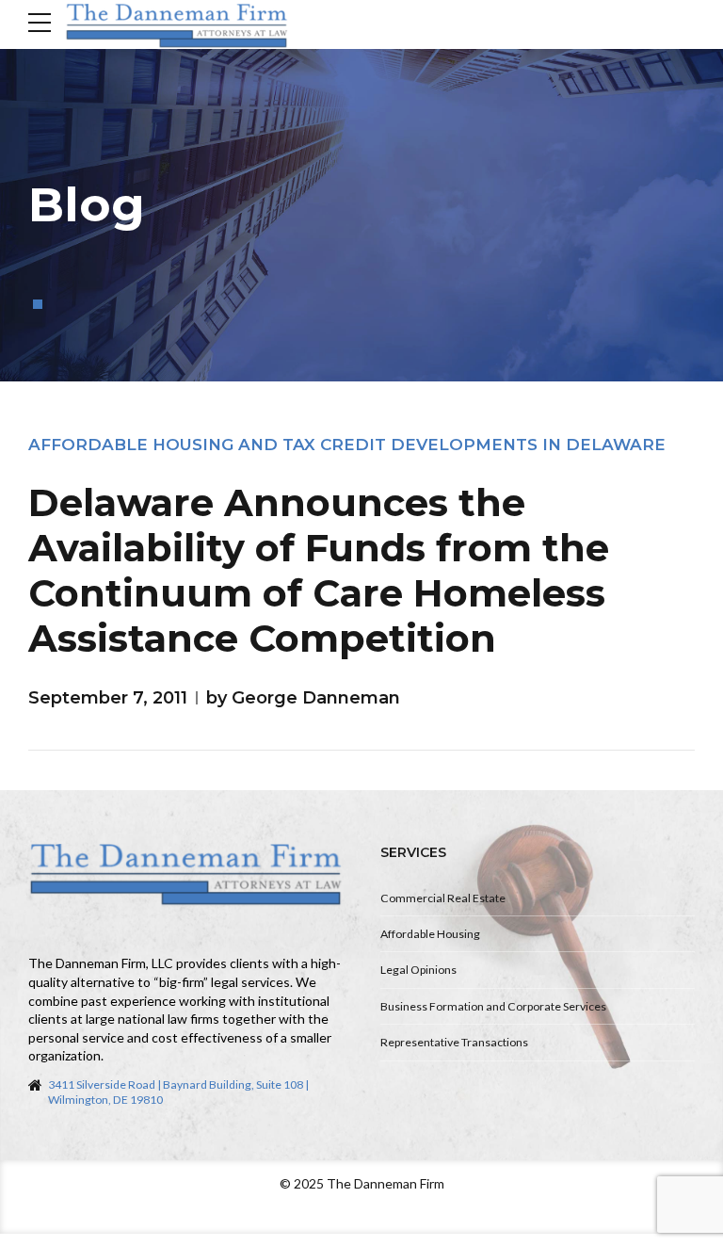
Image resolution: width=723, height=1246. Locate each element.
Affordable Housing (430, 934)
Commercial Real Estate (443, 898)
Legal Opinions (418, 970)
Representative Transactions (454, 1042)
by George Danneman (303, 698)
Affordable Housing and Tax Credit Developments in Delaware (347, 444)
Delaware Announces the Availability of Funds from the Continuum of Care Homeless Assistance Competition (318, 570)
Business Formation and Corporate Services (493, 1006)
